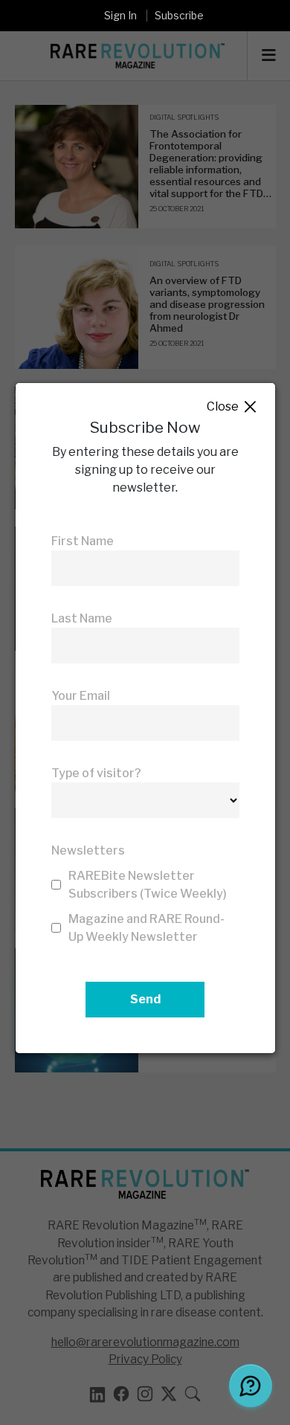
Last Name (81, 618)
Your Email (80, 696)
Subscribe (179, 15)
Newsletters (88, 850)
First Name (82, 541)
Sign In (120, 15)
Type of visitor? (96, 773)
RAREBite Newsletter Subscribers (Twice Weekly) (147, 885)
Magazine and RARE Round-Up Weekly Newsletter (146, 928)
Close (232, 407)
